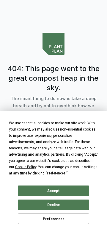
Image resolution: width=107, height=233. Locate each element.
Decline (53, 205)
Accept (53, 191)
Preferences (53, 219)
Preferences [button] (56, 173)
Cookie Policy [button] (25, 167)
